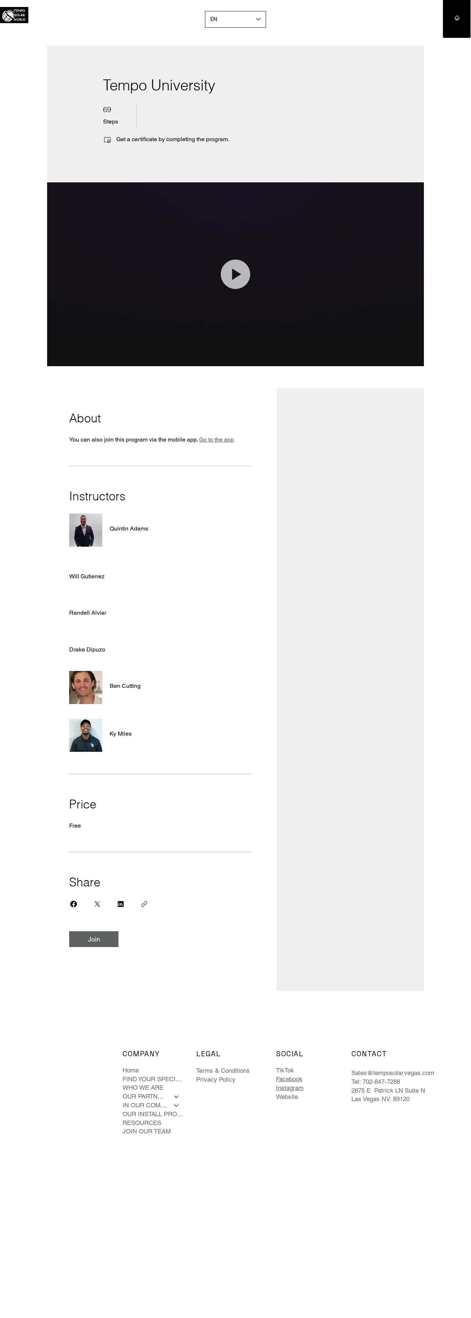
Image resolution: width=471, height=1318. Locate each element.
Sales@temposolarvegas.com (392, 1072)
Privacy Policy (216, 1079)
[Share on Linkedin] (120, 904)
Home (131, 1070)
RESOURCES (142, 1122)
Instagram (290, 1088)
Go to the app (216, 439)
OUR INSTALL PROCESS (154, 1114)
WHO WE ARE (143, 1087)
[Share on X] (97, 904)
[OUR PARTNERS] (176, 1096)
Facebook (289, 1079)
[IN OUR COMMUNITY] (176, 1105)
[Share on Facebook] (73, 904)
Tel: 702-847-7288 (375, 1081)
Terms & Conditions (223, 1070)
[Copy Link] (144, 904)
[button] (235, 274)
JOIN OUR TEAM (147, 1131)
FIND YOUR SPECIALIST (154, 1079)
